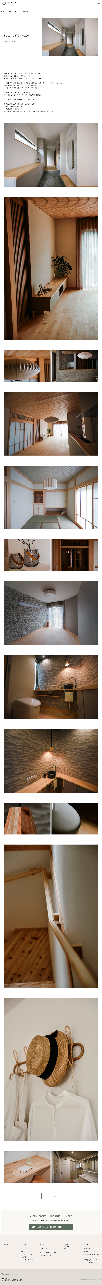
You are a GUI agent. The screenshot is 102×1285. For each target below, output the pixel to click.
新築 (23, 1251)
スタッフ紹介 (88, 1263)
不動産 (24, 1249)
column (66, 1247)
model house (44, 1248)
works (10, 12)
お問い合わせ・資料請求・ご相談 (50, 1227)
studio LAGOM (46, 1255)
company (86, 1244)
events (66, 1244)
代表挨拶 (87, 1249)
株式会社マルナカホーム (92, 1260)
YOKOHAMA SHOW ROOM (49, 1252)
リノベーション (27, 1254)
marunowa (5, 1244)
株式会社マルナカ (89, 1251)
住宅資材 (25, 1257)
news (66, 1249)
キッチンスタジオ (27, 1260)
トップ (3, 12)
